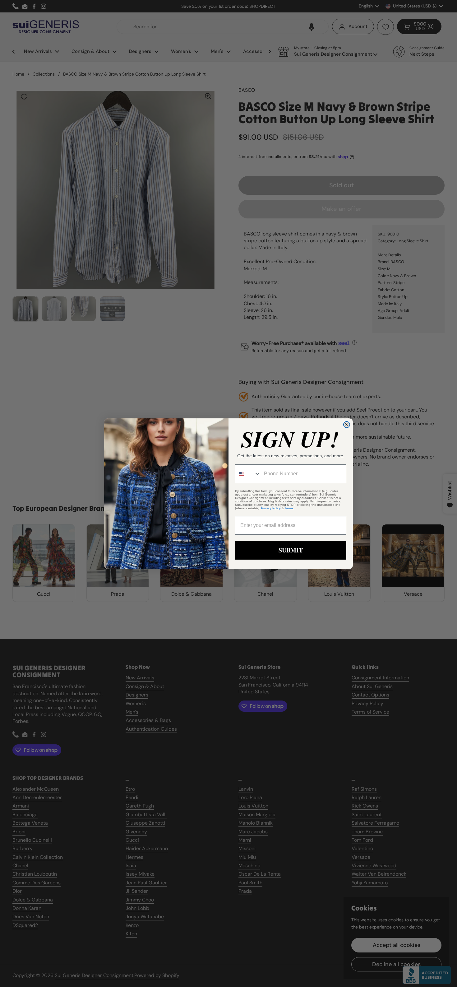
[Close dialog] (347, 424)
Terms (289, 508)
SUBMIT (291, 550)
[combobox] (248, 474)
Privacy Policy (271, 508)
